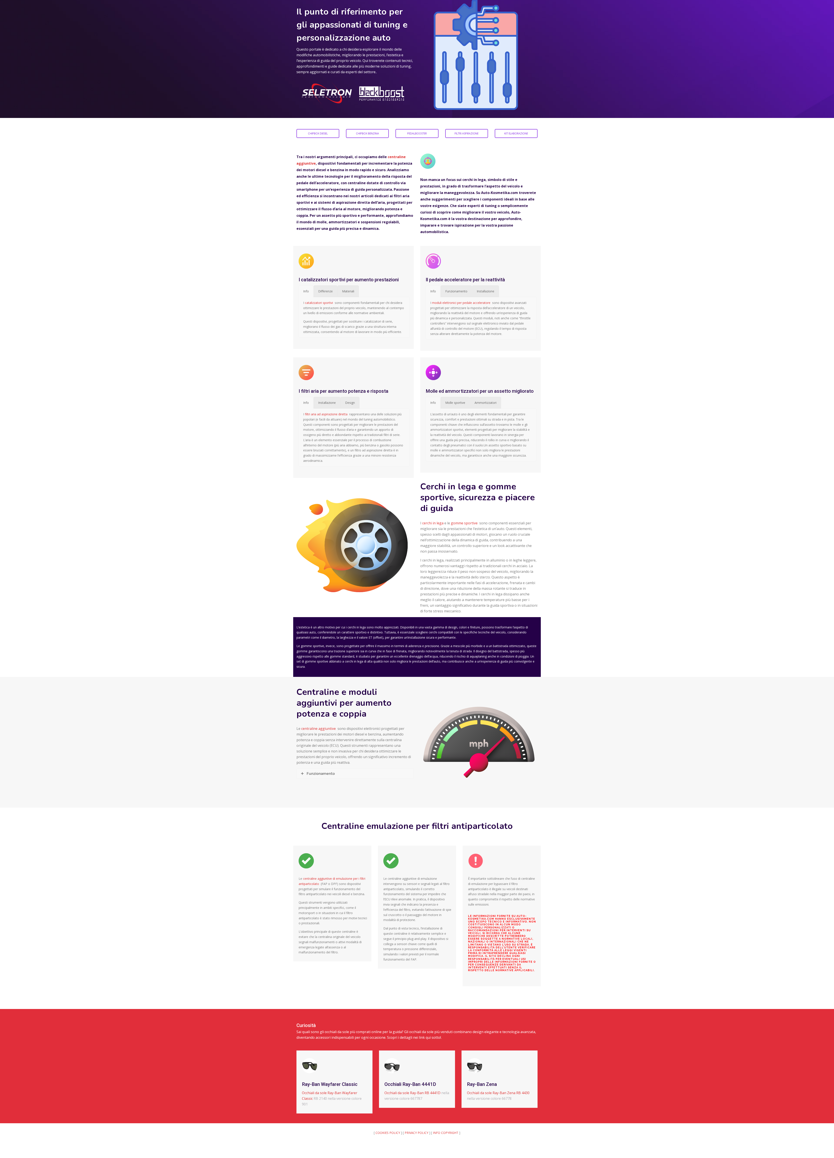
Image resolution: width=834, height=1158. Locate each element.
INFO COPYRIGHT (445, 1133)
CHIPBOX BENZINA (367, 133)
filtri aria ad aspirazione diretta (326, 414)
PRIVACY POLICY (416, 1133)
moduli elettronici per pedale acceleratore (461, 303)
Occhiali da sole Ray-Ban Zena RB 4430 (498, 1092)
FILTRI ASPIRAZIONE (466, 133)
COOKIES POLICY (388, 1133)
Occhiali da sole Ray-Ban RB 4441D (412, 1092)
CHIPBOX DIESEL (318, 133)
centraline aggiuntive (318, 728)
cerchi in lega (432, 523)
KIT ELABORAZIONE (516, 133)
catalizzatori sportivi (319, 303)
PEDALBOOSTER (417, 133)
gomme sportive (464, 523)
